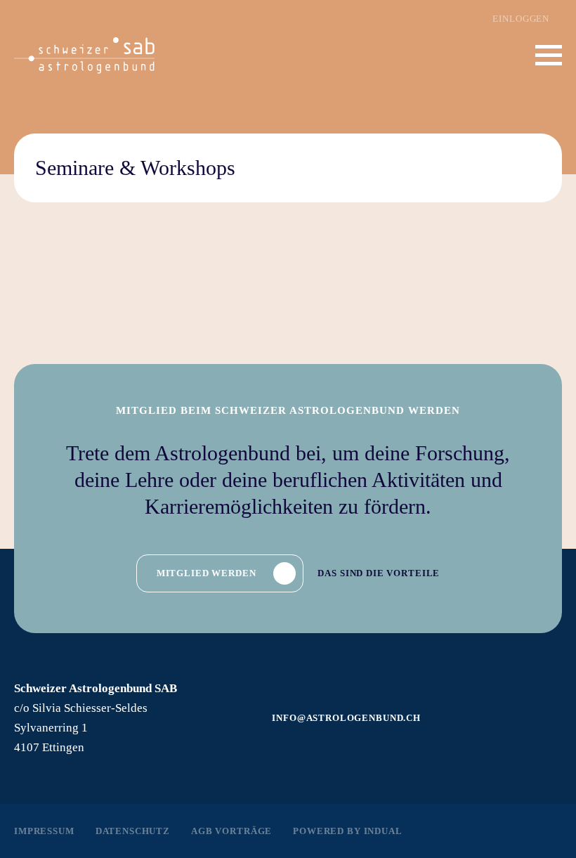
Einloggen (520, 18)
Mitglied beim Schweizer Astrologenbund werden (288, 410)
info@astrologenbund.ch (346, 718)
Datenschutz (133, 831)
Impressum (44, 831)
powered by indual (347, 831)
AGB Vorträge (231, 831)
